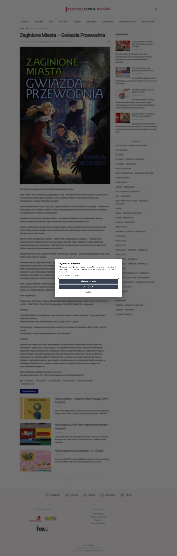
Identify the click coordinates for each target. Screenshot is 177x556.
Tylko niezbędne (88, 287)
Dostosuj (89, 292)
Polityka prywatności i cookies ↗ (70, 275)
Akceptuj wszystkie (88, 281)
